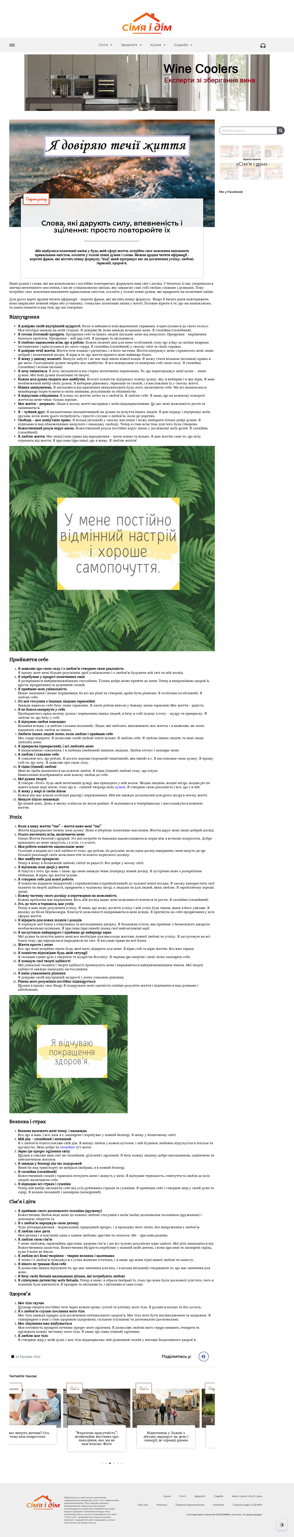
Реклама (161, 1504)
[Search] (281, 130)
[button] (204, 1356)
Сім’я (103, 45)
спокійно (67, 1147)
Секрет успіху (36, 199)
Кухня (155, 45)
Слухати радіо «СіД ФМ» (247, 1504)
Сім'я (20, 1388)
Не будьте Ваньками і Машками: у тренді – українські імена (181, 1436)
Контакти (218, 1504)
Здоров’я (129, 45)
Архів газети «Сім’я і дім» (247, 1496)
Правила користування (190, 1504)
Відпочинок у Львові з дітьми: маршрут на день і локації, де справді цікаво (112, 1436)
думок (120, 787)
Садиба (181, 45)
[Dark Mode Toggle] (282, 1525)
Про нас (143, 1504)
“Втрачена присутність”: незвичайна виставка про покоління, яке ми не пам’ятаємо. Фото (43, 1438)
